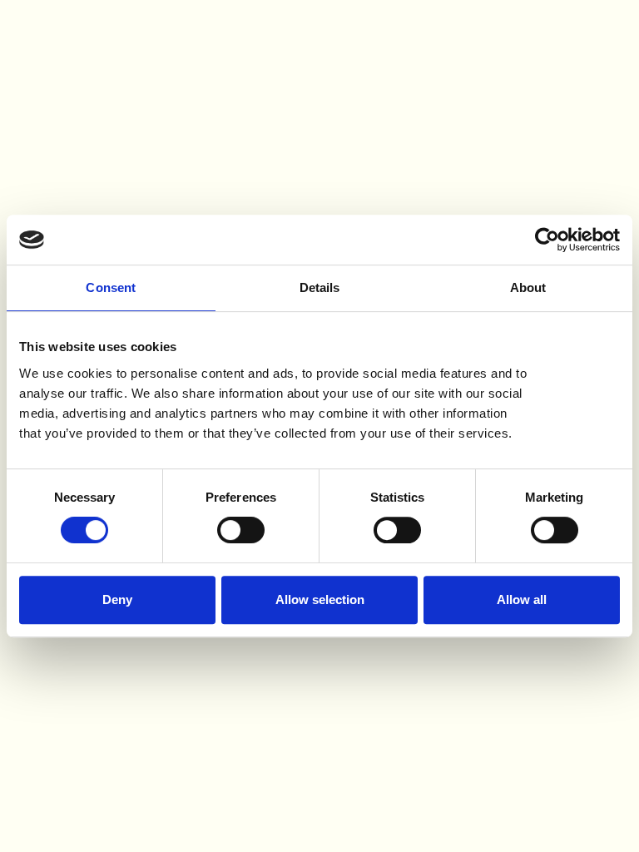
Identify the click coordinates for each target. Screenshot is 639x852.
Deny (117, 599)
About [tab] (528, 287)
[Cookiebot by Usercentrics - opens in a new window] (547, 239)
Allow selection (319, 599)
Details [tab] (320, 287)
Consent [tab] (111, 287)
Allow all (522, 599)
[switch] (241, 530)
